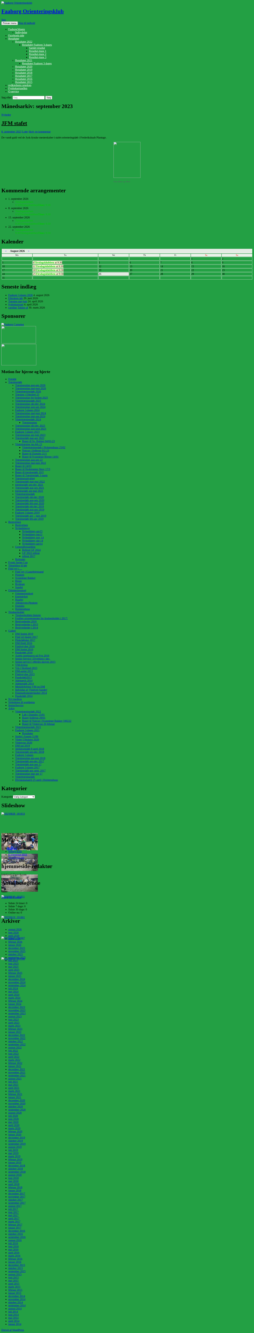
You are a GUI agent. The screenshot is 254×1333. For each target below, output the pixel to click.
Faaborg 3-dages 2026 (20, 295)
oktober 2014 (15, 1302)
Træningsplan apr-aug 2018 (30, 758)
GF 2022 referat (31, 553)
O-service (13, 91)
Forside (12, 379)
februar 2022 (15, 1063)
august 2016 (15, 1240)
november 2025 (16, 951)
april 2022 (13, 1056)
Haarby (19, 599)
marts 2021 (14, 1091)
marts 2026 (14, 938)
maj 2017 (13, 1215)
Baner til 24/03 (23, 466)
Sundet (19, 587)
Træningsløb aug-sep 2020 (29, 500)
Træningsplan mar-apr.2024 (30, 416)
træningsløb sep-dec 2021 (29, 484)
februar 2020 (15, 1131)
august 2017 (15, 1206)
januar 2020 (14, 1134)
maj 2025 (13, 966)
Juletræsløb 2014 (24, 683)
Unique (17, 897)
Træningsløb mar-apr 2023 (29, 438)
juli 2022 (13, 1050)
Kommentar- (17, 854)
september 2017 (17, 1202)
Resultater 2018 (23, 72)
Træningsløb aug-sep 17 (28, 764)
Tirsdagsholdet (16, 612)
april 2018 (13, 1184)
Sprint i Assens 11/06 (26, 736)
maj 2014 (13, 1317)
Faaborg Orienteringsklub (32, 11)
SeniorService (15, 705)
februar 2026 (15, 941)
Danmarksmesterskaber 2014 (31, 692)
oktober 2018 (15, 1168)
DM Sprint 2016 (24, 649)
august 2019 (15, 1147)
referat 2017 (28, 556)
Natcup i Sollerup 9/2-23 (35, 450)
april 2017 (13, 1218)
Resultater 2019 (23, 69)
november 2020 (16, 1103)
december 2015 (16, 1265)
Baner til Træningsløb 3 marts (31, 475)
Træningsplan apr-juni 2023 (30, 435)
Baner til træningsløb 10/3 (29, 472)
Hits (10, 897)
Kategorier (7, 796)
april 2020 (13, 1125)
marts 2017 (14, 1221)
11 (48, 266)
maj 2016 (13, 1249)
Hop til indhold (26, 23)
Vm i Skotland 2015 (26, 668)
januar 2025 (14, 976)
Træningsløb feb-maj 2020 (29, 503)
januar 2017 (14, 1227)
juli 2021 (13, 1081)
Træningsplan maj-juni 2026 (30, 388)
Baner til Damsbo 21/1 (34, 453)
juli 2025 (13, 960)
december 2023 (16, 1007)
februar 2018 (15, 1187)
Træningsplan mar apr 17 (29, 773)
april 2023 (13, 1022)
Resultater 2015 (23, 82)
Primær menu (9, 23)
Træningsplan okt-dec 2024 (30, 403)
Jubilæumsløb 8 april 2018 (29, 748)
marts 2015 (14, 1286)
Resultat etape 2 (37, 54)
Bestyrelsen (14, 522)
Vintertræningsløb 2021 (28, 727)
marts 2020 (14, 1128)
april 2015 (13, 1283)
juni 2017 (13, 1212)
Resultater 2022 (23, 41)
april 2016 (13, 1252)
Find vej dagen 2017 (26, 637)
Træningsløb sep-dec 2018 (29, 751)
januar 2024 (14, 1004)
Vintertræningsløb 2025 (28, 400)
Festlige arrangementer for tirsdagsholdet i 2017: (41, 618)
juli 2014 (13, 1311)
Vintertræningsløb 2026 (28, 391)
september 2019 (17, 1143)
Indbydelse (21, 32)
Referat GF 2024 (31, 549)
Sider (4, 897)
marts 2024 (14, 997)
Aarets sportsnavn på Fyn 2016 (32, 655)
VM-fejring (21, 664)
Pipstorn (19, 574)
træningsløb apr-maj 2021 (29, 490)
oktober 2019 (15, 1140)
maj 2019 (13, 1153)
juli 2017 (13, 1209)
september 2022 (17, 1044)
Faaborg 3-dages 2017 (27, 767)
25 (48, 273)
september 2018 (17, 1171)
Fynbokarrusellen (17, 88)
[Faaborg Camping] (12, 324)
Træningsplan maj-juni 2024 (30, 413)
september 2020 (17, 1109)
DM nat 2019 (22, 745)
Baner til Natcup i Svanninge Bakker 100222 (46, 720)
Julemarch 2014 (23, 680)
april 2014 (13, 1321)
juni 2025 (13, 963)
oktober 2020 (15, 1106)
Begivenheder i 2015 (26, 624)
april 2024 (13, 994)
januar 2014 (14, 1324)
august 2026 (15, 929)
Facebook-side (16, 35)
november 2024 (16, 982)
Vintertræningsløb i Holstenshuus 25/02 (43, 447)
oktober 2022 (15, 1041)
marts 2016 (14, 1255)
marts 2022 (14, 1059)
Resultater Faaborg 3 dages (37, 63)
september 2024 (17, 985)
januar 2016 (14, 1261)
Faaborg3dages (16, 29)
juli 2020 (13, 1115)
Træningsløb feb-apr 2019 (29, 518)
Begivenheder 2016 (26, 621)
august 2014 (15, 1308)
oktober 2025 (15, 954)
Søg (3, 19)
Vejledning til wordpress (21, 702)
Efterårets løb (15, 298)
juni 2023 (13, 1019)
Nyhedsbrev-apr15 (32, 531)
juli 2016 (13, 1243)
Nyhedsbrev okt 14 (32, 540)
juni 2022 (13, 1053)
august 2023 (15, 1016)
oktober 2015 (15, 1268)
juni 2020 (13, 1119)
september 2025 (17, 957)
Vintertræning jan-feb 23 (28, 444)
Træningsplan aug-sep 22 (29, 459)
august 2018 (15, 1174)
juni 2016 (13, 1246)
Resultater (13, 38)
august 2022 (15, 1047)
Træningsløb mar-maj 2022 (30, 481)
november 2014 (16, 1299)
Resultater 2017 (23, 75)
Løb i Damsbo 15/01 (33, 714)
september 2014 (17, 1305)
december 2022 (16, 1035)
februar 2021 (15, 1094)
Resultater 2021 (23, 60)
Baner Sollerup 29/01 (33, 717)
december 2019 (16, 1137)
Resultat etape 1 (37, 51)
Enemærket (21, 596)
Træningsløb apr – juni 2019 (30, 515)
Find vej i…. (15, 568)
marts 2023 (14, 1025)
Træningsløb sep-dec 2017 (29, 761)
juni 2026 (13, 932)
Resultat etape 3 (37, 57)
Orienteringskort (17, 590)
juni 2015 (13, 1277)
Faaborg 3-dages (24, 755)
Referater (20, 559)
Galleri (12, 630)
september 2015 (17, 1271)
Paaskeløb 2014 (23, 696)
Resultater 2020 (23, 66)
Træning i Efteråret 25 (27, 394)
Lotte (25, 131)
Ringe (18, 581)
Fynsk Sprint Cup (18, 562)
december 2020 (16, 1100)
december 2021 (16, 1069)
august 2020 (15, 1112)
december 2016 (16, 1230)
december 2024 (16, 979)
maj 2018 (13, 1181)
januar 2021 (14, 1097)
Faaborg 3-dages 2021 (27, 730)
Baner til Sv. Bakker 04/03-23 (38, 441)
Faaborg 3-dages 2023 (27, 431)
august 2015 (15, 1274)
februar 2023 (15, 1028)
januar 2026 (14, 945)
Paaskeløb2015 (23, 677)
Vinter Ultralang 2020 (27, 739)
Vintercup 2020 (23, 742)
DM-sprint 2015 (24, 671)
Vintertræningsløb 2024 (28, 419)
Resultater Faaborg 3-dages (37, 44)
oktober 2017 (15, 1199)
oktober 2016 (15, 1234)
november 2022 (16, 1038)
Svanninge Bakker (25, 577)
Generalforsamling (25, 546)
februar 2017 (15, 1224)
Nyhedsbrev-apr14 (32, 543)
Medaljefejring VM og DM (30, 686)
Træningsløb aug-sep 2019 (29, 509)
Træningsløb (15, 382)
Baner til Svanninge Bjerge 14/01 (40, 456)
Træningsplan (29, 422)
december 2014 (16, 1296)
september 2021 (17, 1075)
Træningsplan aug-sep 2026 (30, 385)
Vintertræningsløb (25, 494)
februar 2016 (15, 1258)
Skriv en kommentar (40, 131)
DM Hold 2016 (23, 643)
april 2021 (13, 1087)
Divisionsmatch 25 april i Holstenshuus (36, 779)
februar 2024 (15, 1000)
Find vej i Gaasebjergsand (29, 571)
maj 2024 (13, 991)
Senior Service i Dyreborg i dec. (32, 658)
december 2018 (16, 1165)
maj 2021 (13, 1084)
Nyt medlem (15, 699)
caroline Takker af (18, 307)
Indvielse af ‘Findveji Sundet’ (31, 689)
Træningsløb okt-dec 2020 (29, 497)
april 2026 (13, 935)
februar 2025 (15, 972)
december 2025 (16, 948)
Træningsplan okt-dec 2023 (30, 425)
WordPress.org (16, 857)
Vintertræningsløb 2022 (28, 711)
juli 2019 (13, 1150)
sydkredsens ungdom (19, 85)
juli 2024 (13, 988)
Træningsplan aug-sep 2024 (30, 407)
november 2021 (16, 1072)
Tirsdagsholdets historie (28, 615)
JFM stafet (14, 123)
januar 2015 (14, 1293)
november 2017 (16, 1196)
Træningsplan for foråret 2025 (31, 397)
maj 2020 (13, 1122)
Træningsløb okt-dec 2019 (29, 506)
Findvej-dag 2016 (25, 646)
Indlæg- (15, 851)
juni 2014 (13, 1314)
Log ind (12, 848)
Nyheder (6, 114)
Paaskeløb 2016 (23, 652)
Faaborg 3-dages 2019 (27, 512)
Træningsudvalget (25, 478)
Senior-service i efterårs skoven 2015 (35, 661)
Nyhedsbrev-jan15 (32, 534)
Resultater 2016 (23, 79)
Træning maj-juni (17, 301)
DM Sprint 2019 (24, 633)
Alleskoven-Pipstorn (26, 602)
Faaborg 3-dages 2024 (27, 410)
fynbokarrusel (15, 304)
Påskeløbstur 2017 (25, 640)
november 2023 (16, 1010)
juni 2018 (13, 1178)
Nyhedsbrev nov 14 (33, 537)
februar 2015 (15, 1289)
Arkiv (11, 708)
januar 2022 (14, 1066)
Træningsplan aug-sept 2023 (30, 428)
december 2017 (16, 1193)
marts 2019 (14, 1156)
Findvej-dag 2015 (25, 674)
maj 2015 (13, 1280)
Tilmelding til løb (17, 565)
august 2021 (15, 1078)
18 (48, 270)
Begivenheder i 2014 (26, 627)
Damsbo (19, 605)
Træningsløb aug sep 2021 (29, 487)
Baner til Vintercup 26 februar (38, 724)
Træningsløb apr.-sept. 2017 (30, 770)
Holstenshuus (22, 609)
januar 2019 (14, 1162)
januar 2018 (14, 1190)
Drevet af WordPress (12, 1330)
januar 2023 (14, 1032)
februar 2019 (15, 1159)
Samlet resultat (37, 47)
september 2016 (17, 1237)
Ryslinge (20, 584)
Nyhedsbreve (22, 528)
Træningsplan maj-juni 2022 (30, 462)
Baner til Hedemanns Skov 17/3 (32, 469)
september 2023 (17, 1013)
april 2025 (13, 969)
